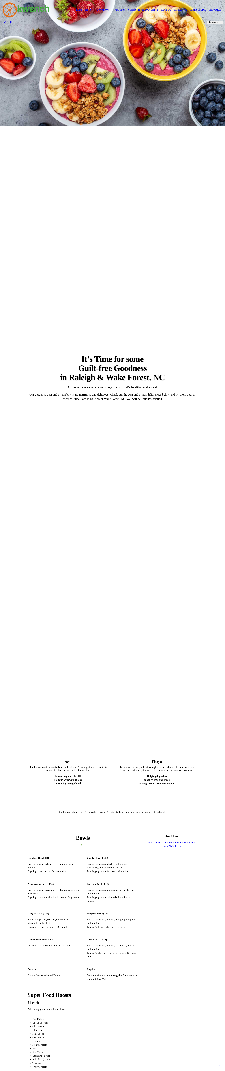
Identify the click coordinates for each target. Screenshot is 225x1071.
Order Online (197, 10)
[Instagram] (11, 22)
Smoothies (189, 842)
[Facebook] (5, 22)
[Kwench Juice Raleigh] (25, 9)
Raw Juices (154, 842)
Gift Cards (214, 10)
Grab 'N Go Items (171, 846)
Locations (103, 10)
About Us (120, 10)
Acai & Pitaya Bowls (172, 842)
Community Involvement (143, 10)
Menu (88, 10)
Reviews (166, 10)
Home (79, 10)
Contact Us (180, 10)
